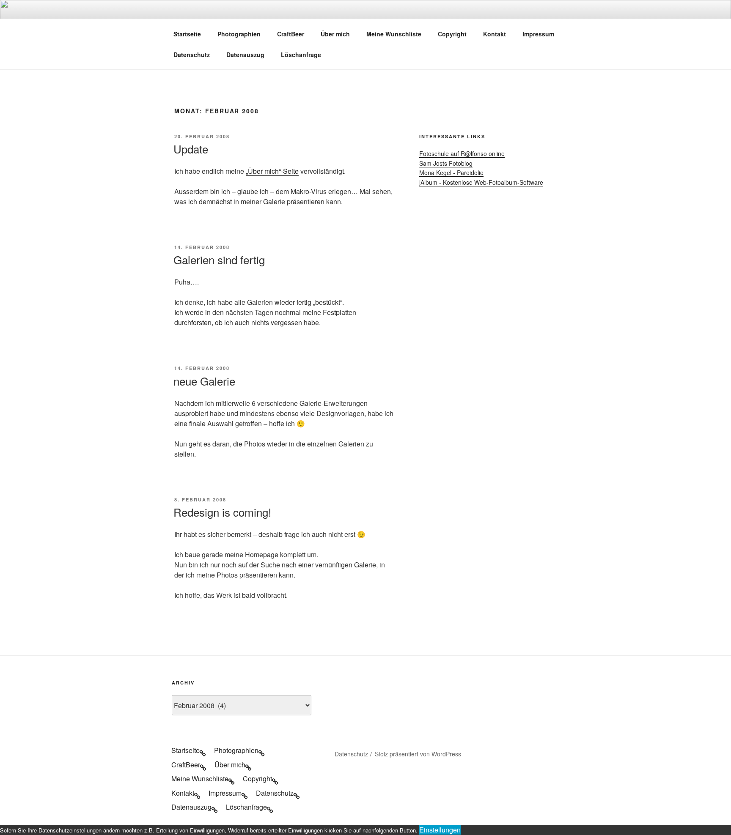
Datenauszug (245, 54)
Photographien (239, 34)
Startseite (187, 34)
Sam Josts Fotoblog (446, 163)
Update (190, 148)
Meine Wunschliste (393, 34)
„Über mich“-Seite (272, 171)
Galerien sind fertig (219, 259)
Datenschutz (191, 54)
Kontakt (494, 34)
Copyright (452, 34)
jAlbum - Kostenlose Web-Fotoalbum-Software (481, 182)
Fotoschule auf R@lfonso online (462, 153)
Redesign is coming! (222, 512)
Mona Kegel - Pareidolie (451, 172)
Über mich (335, 34)
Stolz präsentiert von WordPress (418, 754)
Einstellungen (440, 830)
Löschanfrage (301, 54)
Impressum (538, 34)
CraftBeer (290, 34)
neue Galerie (204, 381)
